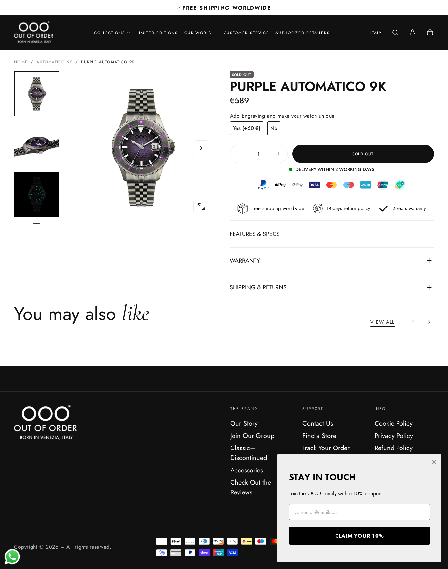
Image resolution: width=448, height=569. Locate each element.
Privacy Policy (394, 436)
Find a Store (319, 436)
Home (21, 62)
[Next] (429, 322)
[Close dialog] (434, 462)
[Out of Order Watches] (45, 422)
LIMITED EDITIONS (157, 33)
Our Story (244, 423)
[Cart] (430, 33)
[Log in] (413, 33)
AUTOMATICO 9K (54, 62)
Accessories (246, 470)
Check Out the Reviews (250, 487)
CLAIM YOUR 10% (359, 535)
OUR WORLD (198, 33)
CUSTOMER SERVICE (246, 33)
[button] (376, 33)
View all (382, 322)
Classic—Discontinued (248, 453)
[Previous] (413, 322)
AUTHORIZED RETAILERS (302, 33)
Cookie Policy (394, 423)
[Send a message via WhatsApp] (12, 557)
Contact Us (317, 423)
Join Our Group (252, 436)
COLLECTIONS (109, 33)
